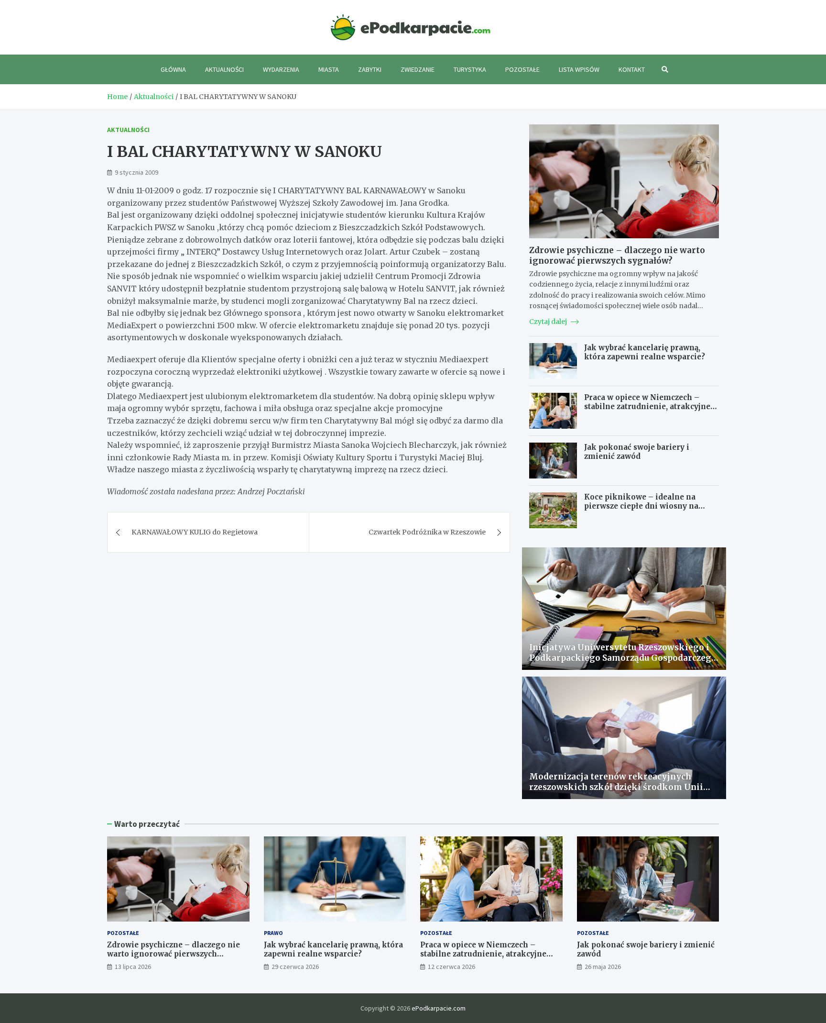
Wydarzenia (281, 69)
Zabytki (369, 69)
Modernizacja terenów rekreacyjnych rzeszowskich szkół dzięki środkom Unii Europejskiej (616, 787)
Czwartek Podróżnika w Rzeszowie (427, 532)
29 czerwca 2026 (295, 966)
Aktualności (224, 69)
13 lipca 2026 (133, 966)
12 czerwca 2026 (451, 966)
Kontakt (632, 69)
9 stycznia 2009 (136, 172)
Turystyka (470, 69)
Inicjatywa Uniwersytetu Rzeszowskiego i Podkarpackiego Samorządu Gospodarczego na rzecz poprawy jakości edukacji (623, 658)
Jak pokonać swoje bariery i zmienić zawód (636, 452)
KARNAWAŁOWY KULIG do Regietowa (194, 532)
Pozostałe (522, 69)
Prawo (273, 932)
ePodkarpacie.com (439, 1008)
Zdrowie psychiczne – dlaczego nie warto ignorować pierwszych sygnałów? (617, 255)
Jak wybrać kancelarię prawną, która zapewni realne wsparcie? (644, 352)
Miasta (328, 69)
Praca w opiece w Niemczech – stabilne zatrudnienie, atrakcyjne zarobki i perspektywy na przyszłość (647, 411)
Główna (173, 69)
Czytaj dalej (548, 321)
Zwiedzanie (418, 69)
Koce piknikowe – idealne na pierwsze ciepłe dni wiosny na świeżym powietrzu (641, 506)
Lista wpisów (579, 69)
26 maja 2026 (603, 966)
